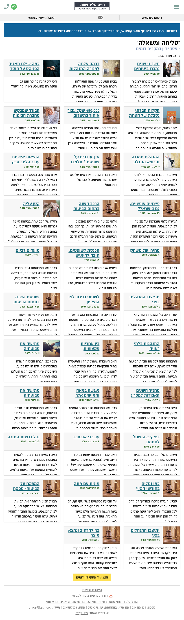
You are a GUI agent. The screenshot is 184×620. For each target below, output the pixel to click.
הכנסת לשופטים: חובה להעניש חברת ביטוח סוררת (83, 258)
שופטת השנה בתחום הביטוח (26, 300)
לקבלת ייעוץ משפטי (41, 18)
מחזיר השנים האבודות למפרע (145, 393)
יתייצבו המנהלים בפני (144, 300)
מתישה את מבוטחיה (29, 346)
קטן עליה (31, 203)
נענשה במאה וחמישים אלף (87, 393)
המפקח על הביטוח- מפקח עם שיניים (26, 488)
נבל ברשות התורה (23, 437)
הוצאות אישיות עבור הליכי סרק (25, 160)
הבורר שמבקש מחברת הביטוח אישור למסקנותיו (24, 115)
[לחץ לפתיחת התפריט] (176, 7)
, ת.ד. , (92, 602)
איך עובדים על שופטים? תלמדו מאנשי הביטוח (85, 162)
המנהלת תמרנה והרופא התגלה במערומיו (146, 162)
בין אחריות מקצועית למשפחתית (89, 348)
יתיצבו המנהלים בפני (145, 533)
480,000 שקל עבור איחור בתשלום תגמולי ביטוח (83, 115)
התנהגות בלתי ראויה (147, 346)
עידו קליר (82, 613)
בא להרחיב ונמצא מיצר (83, 533)
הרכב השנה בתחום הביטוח (86, 206)
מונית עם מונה (86, 483)
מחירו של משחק (145, 250)
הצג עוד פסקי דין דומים (92, 577)
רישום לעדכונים (152, 18)
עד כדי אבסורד (86, 437)
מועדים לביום (27, 250)
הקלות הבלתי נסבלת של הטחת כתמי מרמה (144, 115)
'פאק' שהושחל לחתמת (146, 439)
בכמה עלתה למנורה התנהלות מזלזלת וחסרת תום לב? (84, 71)
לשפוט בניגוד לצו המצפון (83, 300)
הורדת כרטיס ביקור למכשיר (89, 596)
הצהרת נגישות (92, 590)
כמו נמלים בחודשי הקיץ (148, 486)
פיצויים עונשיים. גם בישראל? (145, 206)
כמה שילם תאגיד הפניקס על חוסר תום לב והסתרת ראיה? (24, 71)
